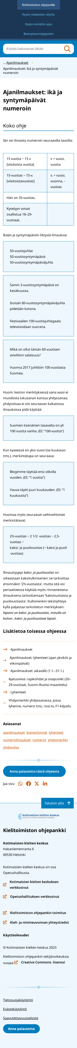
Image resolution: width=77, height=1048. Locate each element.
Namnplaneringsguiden (39, 34)
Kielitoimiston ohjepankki (38, 5)
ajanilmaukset (14, 732)
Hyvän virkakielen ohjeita (38, 14)
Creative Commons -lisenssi (39, 962)
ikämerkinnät (36, 732)
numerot (39, 740)
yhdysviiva (11, 747)
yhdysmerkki (58, 740)
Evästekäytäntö (15, 1009)
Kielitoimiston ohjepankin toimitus (34, 913)
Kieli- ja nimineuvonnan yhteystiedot (36, 922)
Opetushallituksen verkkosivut (31, 896)
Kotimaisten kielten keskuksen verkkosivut (31, 884)
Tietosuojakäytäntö (18, 1000)
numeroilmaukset (17, 740)
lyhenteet (56, 732)
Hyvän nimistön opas (38, 24)
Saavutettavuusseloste (20, 1018)
